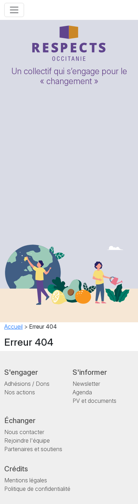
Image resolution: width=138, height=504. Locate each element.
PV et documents (94, 400)
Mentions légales (25, 480)
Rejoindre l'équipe (27, 440)
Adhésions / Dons (27, 383)
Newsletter (86, 383)
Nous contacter (24, 431)
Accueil (13, 326)
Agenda (82, 392)
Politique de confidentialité (37, 488)
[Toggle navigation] (14, 10)
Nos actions (19, 392)
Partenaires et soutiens (33, 449)
